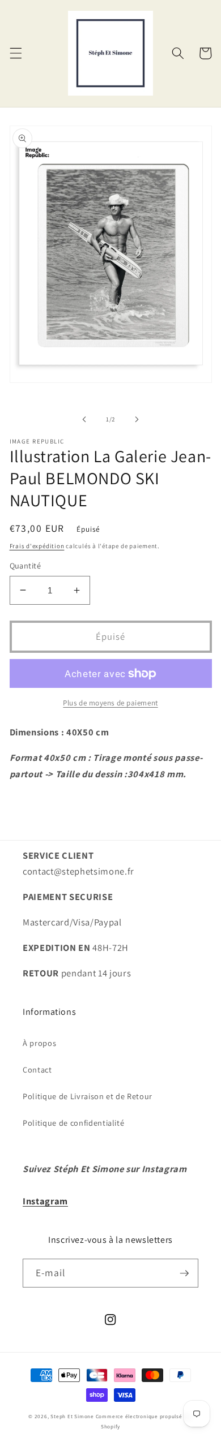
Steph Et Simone (72, 1416)
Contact (37, 1069)
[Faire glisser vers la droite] (136, 419)
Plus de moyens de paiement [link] (110, 703)
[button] (15, 53)
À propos (39, 1042)
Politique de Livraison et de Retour (87, 1096)
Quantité (25, 565)
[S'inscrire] (184, 1273)
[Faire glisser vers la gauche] (84, 419)
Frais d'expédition (37, 546)
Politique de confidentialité (73, 1122)
